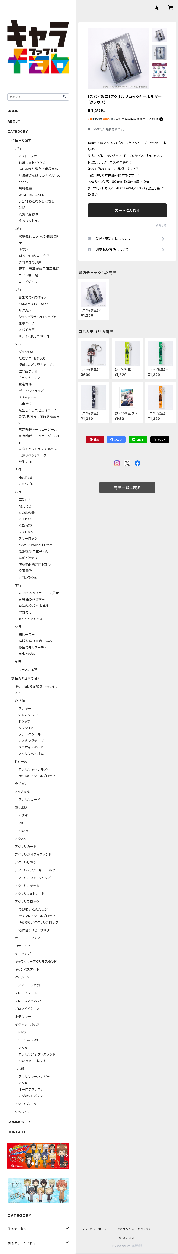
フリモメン (26, 532)
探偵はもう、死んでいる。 (37, 365)
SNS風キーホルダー (34, 1061)
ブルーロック (28, 538)
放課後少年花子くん (33, 551)
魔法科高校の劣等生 (34, 606)
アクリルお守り (26, 1104)
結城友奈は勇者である (35, 641)
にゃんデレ (26, 484)
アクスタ (21, 839)
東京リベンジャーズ (33, 455)
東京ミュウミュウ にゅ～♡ (38, 449)
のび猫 (20, 701)
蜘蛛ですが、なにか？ (34, 256)
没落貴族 (25, 571)
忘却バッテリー (30, 558)
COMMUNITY (19, 1122)
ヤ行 (18, 627)
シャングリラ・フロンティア (37, 317)
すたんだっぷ (28, 715)
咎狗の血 (25, 462)
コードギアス (28, 282)
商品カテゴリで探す (25, 678)
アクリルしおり (25, 862)
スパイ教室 (27, 330)
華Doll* (24, 500)
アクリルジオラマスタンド (33, 854)
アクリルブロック (27, 901)
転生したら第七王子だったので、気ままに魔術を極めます (39, 416)
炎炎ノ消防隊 (28, 214)
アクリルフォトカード (30, 894)
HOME (12, 111)
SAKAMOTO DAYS (34, 304)
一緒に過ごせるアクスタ (32, 930)
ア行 (18, 148)
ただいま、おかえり (32, 358)
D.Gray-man (28, 397)
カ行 (18, 228)
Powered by (122, 1245)
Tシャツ (24, 721)
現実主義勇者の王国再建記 (39, 269)
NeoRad (25, 477)
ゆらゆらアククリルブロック (38, 922)
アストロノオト (29, 156)
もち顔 (19, 1069)
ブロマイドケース (31, 747)
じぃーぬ (21, 761)
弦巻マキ (25, 384)
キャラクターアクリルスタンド (36, 961)
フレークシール (30, 734)
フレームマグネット (28, 1001)
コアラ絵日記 (28, 275)
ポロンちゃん (28, 577)
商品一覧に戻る (127, 487)
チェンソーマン (29, 378)
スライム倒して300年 (34, 336)
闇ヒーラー (27, 634)
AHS (22, 208)
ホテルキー (23, 1016)
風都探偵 (25, 525)
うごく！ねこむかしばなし (37, 201)
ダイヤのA (26, 352)
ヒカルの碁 (27, 513)
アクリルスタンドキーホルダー (37, 870)
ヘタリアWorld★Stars (36, 545)
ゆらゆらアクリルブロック (37, 776)
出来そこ (25, 404)
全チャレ (21, 784)
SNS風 (24, 831)
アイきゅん (22, 792)
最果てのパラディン (33, 297)
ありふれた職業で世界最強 (39, 169)
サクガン (25, 310)
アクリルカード (29, 799)
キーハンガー (24, 954)
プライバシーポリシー (95, 1229)
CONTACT (16, 1132)
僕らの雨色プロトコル (35, 564)
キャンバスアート (27, 969)
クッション (26, 728)
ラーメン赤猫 (28, 670)
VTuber (25, 519)
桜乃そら (25, 506)
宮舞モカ (25, 612)
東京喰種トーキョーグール (38, 429)
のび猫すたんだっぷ (33, 909)
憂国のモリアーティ (33, 647)
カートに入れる (127, 210)
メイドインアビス (31, 619)
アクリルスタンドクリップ (33, 878)
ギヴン (23, 249)
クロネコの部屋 (30, 262)
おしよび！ (22, 807)
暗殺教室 (25, 188)
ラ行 (18, 662)
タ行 (18, 344)
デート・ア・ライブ (31, 391)
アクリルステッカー (29, 886)
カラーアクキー (26, 946)
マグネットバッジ (27, 1024)
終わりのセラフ (30, 221)
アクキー (25, 708)
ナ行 (18, 470)
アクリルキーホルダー (35, 769)
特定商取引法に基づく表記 (134, 1229)
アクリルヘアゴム (31, 754)
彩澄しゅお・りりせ (32, 162)
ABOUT (13, 121)
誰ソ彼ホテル (28, 371)
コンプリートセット (28, 985)
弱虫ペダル (27, 654)
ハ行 (18, 492)
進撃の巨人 (27, 323)
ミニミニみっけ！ (26, 1040)
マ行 (18, 585)
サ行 (18, 289)
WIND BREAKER (31, 195)
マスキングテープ (31, 741)
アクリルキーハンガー (34, 1076)
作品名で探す (21, 140)
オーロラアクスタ (27, 938)
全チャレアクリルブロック (37, 916)
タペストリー (24, 1112)
